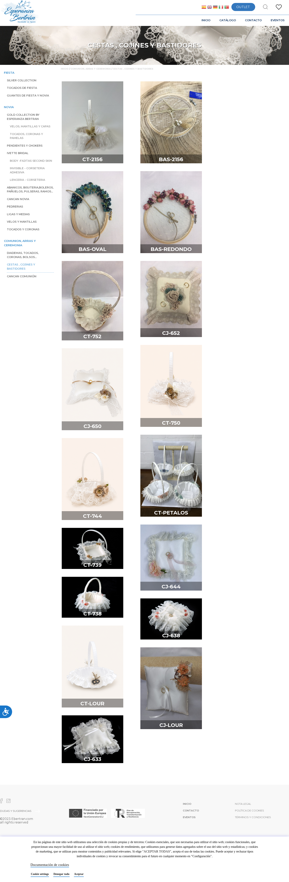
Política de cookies (249, 810)
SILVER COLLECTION (21, 80)
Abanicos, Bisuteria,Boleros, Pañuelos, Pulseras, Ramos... (30, 189)
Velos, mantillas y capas (30, 126)
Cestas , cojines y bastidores (21, 266)
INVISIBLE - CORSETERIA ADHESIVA (27, 170)
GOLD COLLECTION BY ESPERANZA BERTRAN (23, 117)
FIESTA (9, 72)
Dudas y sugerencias (15, 810)
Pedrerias (15, 206)
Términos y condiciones (253, 817)
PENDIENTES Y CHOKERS (24, 145)
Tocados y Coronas (23, 229)
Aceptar (79, 874)
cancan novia (18, 199)
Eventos (277, 20)
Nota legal (243, 803)
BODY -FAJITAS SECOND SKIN (31, 161)
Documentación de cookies (49, 865)
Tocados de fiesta (22, 88)
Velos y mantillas (22, 221)
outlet (243, 7)
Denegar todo (61, 874)
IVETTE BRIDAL (18, 153)
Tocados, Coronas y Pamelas (26, 136)
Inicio (206, 20)
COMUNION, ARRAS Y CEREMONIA (20, 243)
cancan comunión (21, 276)
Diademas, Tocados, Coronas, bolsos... (23, 255)
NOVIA (9, 107)
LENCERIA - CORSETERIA (27, 180)
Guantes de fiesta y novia (28, 95)
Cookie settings (40, 874)
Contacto (253, 20)
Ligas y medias (18, 214)
